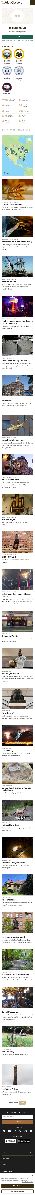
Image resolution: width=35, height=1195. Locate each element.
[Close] (32, 1175)
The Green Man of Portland (13, 937)
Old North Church (9, 557)
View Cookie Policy (27, 1182)
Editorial (6, 1158)
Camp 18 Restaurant (10, 1012)
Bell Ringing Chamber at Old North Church (16, 595)
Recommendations (24, 130)
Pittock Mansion (8, 900)
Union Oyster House (10, 480)
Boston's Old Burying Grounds (14, 361)
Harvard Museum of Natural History (17, 242)
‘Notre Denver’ (8, 713)
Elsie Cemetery (8, 1052)
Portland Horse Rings (11, 825)
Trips (4, 1165)
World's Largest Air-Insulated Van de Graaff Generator (17, 322)
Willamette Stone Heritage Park (15, 975)
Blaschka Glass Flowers (12, 204)
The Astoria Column (10, 1089)
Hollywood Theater (10, 636)
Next (22, 1102)
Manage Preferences (17, 1191)
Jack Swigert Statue (10, 674)
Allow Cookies (17, 1186)
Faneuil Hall (7, 400)
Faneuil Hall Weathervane (13, 440)
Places (5, 1152)
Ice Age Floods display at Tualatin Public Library (16, 789)
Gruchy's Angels (9, 520)
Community (7, 1171)
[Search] (28, 2)
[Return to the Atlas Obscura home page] (12, 2)
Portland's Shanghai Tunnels (14, 863)
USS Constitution (9, 282)
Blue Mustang (7, 751)
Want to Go (11, 130)
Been (3, 130)
